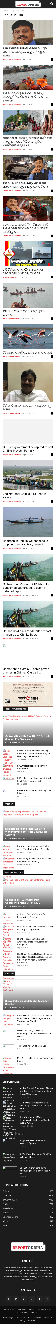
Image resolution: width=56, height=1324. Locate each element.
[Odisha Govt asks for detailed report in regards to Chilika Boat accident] (28, 614)
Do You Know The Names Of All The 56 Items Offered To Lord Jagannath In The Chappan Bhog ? (34, 1018)
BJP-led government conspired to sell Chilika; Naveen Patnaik (28, 448)
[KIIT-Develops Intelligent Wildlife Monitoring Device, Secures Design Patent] (10, 1110)
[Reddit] (32, 1299)
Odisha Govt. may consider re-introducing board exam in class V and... (35, 1171)
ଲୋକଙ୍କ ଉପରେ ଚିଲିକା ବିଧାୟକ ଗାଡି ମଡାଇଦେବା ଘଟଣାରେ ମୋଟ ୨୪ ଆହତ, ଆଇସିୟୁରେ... (26, 228)
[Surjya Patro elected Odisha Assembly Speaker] (28, 995)
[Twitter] (47, 1299)
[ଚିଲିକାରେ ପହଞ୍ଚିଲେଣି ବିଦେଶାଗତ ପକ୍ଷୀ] (28, 336)
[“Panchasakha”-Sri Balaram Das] (8, 1051)
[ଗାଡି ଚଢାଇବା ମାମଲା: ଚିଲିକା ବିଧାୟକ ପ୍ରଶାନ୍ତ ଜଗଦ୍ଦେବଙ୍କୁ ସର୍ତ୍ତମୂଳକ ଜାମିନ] (28, 32)
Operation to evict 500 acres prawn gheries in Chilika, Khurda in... (26, 670)
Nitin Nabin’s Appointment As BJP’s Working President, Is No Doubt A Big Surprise (26, 831)
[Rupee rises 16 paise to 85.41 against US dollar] (8, 793)
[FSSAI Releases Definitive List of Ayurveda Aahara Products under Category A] (8, 951)
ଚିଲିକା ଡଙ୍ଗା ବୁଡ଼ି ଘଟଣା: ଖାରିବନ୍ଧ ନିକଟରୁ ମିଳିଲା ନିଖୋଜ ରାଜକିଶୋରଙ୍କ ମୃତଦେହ (25, 97)
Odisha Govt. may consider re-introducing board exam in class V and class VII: (34, 1034)
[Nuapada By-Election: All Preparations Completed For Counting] (8, 867)
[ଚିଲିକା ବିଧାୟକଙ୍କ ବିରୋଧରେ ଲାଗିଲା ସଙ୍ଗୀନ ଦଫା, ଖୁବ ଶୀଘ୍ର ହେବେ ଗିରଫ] (28, 167)
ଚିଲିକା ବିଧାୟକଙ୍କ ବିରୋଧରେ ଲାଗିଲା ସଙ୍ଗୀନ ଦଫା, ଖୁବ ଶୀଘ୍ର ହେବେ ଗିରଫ (25, 185)
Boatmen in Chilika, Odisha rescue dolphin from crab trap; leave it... (25, 542)
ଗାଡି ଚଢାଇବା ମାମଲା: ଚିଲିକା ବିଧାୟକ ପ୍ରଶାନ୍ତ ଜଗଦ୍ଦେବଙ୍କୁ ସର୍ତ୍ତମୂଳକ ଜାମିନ (25, 52)
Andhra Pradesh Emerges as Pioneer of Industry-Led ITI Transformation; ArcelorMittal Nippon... (36, 1091)
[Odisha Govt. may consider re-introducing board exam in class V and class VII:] (8, 1033)
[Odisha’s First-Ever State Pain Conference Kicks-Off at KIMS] (28, 893)
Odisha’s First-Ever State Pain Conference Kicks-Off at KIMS (22, 901)
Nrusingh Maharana (11, 318)
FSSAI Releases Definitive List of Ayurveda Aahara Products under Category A (32, 942)
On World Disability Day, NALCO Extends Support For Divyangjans (27, 738)
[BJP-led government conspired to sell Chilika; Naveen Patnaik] (28, 431)
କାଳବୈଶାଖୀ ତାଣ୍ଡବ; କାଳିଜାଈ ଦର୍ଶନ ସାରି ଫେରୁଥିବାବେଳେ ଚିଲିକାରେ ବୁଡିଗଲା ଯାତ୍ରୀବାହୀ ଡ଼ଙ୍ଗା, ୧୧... (27, 142)
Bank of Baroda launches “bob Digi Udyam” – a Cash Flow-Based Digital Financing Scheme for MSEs (33, 754)
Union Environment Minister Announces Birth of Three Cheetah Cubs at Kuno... (35, 1120)
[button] (4, 4)
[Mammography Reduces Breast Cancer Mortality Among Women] (8, 937)
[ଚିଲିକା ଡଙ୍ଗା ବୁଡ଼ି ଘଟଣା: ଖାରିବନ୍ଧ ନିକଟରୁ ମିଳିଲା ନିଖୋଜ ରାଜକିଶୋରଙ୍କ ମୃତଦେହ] (28, 77)
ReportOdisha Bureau (12, 59)
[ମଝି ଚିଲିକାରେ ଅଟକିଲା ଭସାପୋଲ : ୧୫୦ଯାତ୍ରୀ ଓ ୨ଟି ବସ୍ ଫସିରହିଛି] (28, 253)
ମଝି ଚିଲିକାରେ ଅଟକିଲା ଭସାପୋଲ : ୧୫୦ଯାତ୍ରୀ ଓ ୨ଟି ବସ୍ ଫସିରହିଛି (23, 271)
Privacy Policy (22, 1312)
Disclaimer (35, 1312)
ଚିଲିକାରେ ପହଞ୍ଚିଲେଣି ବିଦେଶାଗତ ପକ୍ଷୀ (27, 352)
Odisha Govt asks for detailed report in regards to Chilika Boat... (27, 632)
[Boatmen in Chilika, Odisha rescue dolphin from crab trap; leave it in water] (28, 522)
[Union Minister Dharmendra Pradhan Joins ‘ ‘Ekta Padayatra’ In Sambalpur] (8, 857)
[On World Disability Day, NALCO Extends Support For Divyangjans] (28, 730)
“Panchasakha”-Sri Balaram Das (31, 1046)
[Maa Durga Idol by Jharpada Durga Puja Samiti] (8, 1066)
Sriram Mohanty (10, 277)
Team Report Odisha (25, 1309)
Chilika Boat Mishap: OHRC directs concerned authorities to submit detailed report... (26, 587)
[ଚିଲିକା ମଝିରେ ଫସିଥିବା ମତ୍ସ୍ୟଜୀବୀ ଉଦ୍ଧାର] (28, 295)
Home (5, 10)
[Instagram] (16, 1299)
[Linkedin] (24, 1299)
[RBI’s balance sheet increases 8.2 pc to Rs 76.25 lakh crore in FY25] (8, 781)
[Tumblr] (40, 1299)
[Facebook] (8, 1299)
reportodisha (8, 1309)
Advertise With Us (43, 1309)
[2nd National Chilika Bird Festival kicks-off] (28, 475)
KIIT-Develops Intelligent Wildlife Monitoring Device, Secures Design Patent (35, 1106)
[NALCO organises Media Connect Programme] (8, 771)
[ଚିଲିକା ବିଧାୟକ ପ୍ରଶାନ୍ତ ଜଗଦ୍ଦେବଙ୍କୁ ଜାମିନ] (28, 382)
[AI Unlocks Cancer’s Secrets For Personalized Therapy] (8, 922)
